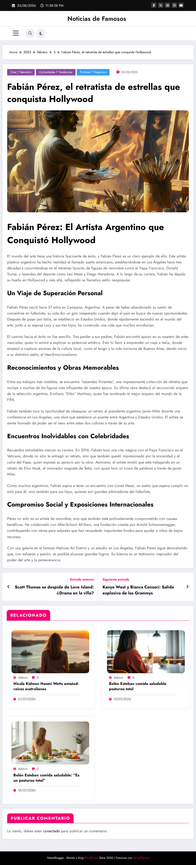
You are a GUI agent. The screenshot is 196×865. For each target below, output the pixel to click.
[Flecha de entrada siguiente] (187, 586)
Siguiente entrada (116, 579)
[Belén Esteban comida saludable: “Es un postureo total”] (50, 742)
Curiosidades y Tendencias (55, 72)
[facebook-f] (153, 5)
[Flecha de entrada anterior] (8, 586)
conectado (51, 831)
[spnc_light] (41, 33)
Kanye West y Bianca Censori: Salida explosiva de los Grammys (138, 590)
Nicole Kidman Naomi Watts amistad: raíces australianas (46, 686)
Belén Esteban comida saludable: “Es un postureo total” (46, 778)
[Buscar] (30, 33)
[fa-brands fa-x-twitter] (160, 5)
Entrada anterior (82, 579)
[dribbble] (167, 5)
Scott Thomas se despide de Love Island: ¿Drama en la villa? (54, 590)
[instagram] (174, 5)
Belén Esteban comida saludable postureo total (137, 686)
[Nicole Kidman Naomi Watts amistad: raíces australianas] (50, 651)
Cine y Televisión (21, 72)
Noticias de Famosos (96, 18)
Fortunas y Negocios (93, 72)
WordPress (91, 858)
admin (22, 677)
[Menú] (16, 33)
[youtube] (181, 5)
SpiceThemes (141, 858)
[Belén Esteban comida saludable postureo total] (146, 651)
